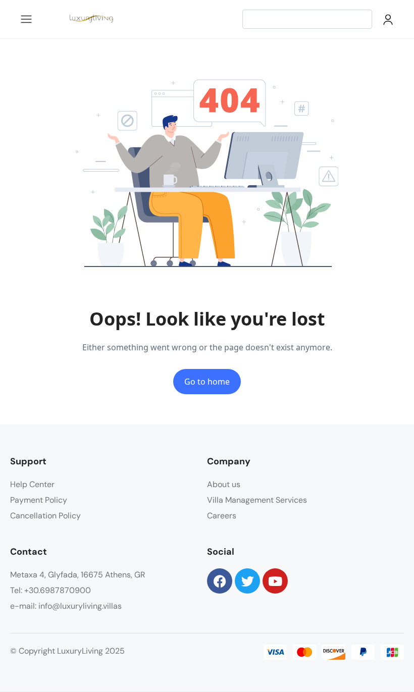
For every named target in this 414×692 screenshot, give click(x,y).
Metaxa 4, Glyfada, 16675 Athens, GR (77, 574)
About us (223, 484)
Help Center (32, 484)
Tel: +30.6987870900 (50, 590)
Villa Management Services (257, 500)
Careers (221, 515)
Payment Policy (38, 500)
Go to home (207, 381)
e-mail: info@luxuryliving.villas (66, 606)
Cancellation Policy (45, 515)
